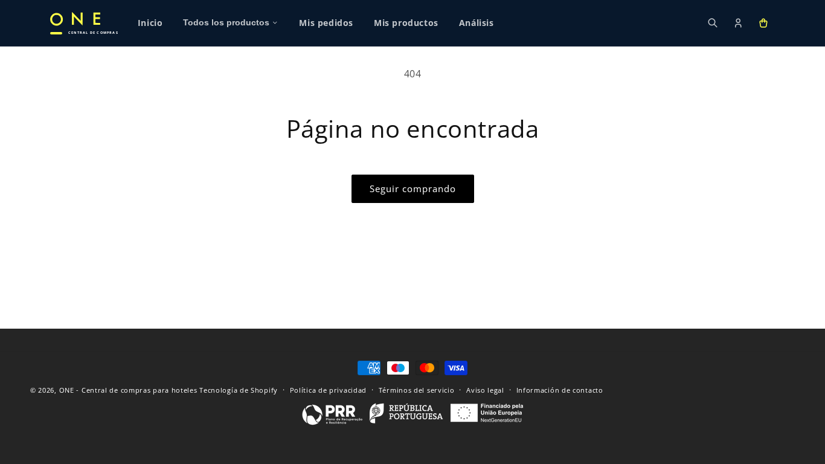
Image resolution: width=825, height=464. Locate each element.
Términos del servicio (417, 389)
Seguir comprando (413, 188)
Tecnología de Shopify (238, 390)
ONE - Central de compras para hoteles (128, 390)
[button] (763, 22)
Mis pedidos (326, 23)
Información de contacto (559, 389)
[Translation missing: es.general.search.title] (712, 22)
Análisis (476, 23)
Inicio (150, 23)
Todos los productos (226, 22)
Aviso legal (485, 389)
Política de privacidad (328, 389)
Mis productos (406, 23)
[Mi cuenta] (738, 22)
